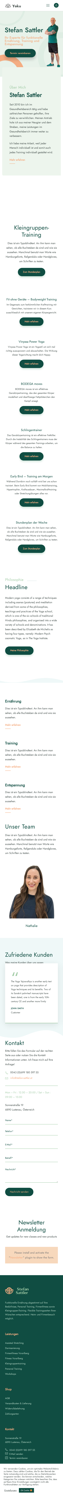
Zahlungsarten (12, 1413)
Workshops (10, 1374)
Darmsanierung (12, 1348)
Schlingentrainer (31, 430)
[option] (55, 1494)
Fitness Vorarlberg (14, 1358)
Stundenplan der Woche (31, 522)
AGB (7, 1398)
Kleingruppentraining (15, 1363)
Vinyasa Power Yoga (31, 341)
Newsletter (16, 1257)
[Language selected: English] (55, 1494)
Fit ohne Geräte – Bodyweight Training (31, 299)
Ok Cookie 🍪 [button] (26, 1490)
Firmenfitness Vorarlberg (17, 1353)
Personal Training (13, 1368)
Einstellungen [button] (10, 1490)
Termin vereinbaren (20, 53)
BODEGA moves (31, 384)
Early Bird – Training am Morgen (31, 476)
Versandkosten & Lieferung (18, 1403)
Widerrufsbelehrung (15, 1408)
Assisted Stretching (14, 1343)
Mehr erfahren (17, 160)
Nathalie (32, 925)
